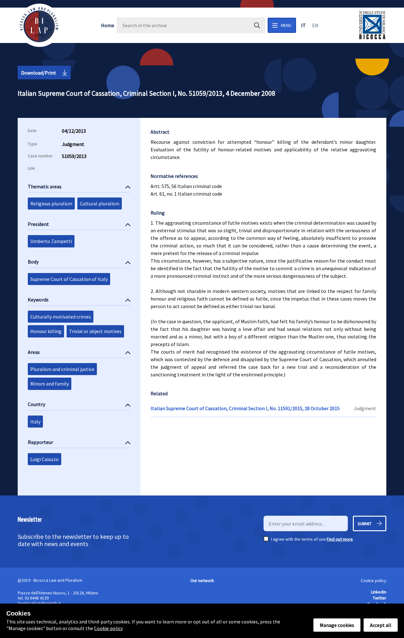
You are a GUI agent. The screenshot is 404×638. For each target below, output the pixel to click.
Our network (202, 580)
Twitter (379, 598)
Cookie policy (373, 580)
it (303, 25)
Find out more (340, 539)
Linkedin (378, 592)
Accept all (380, 625)
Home (107, 25)
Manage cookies (337, 625)
